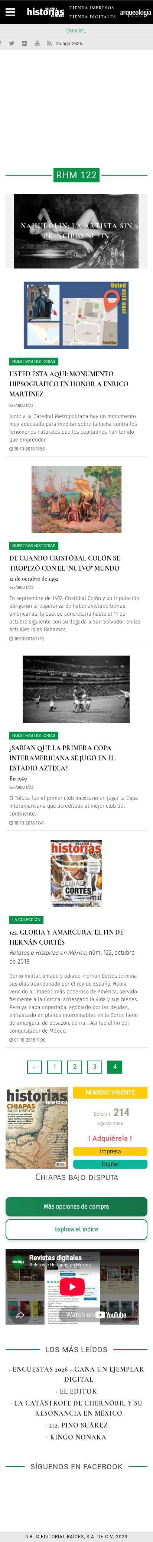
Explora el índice (76, 1229)
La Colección (26, 919)
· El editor (76, 1391)
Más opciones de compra (76, 1206)
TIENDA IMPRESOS (91, 9)
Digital (110, 1164)
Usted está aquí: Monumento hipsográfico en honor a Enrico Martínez (68, 384)
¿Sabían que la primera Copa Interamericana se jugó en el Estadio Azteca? (62, 758)
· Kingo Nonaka (76, 1437)
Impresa (110, 1151)
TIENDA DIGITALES (92, 18)
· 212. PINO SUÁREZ (76, 1425)
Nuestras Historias (33, 361)
